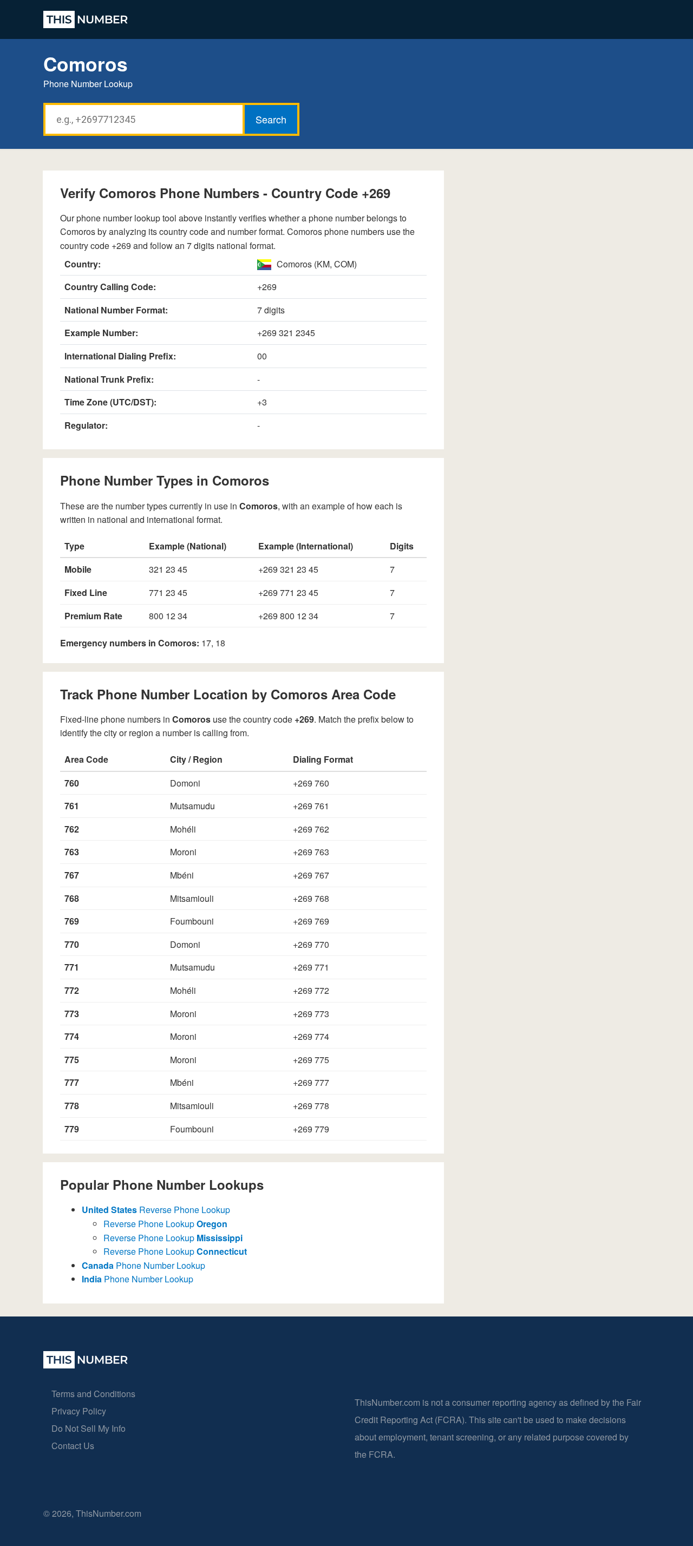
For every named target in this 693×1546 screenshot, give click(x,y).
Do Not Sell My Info (88, 1428)
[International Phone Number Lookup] (85, 19)
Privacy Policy (78, 1411)
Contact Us (72, 1445)
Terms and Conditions (93, 1393)
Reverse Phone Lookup (156, 1209)
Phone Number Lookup (143, 1265)
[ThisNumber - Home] (85, 1365)
